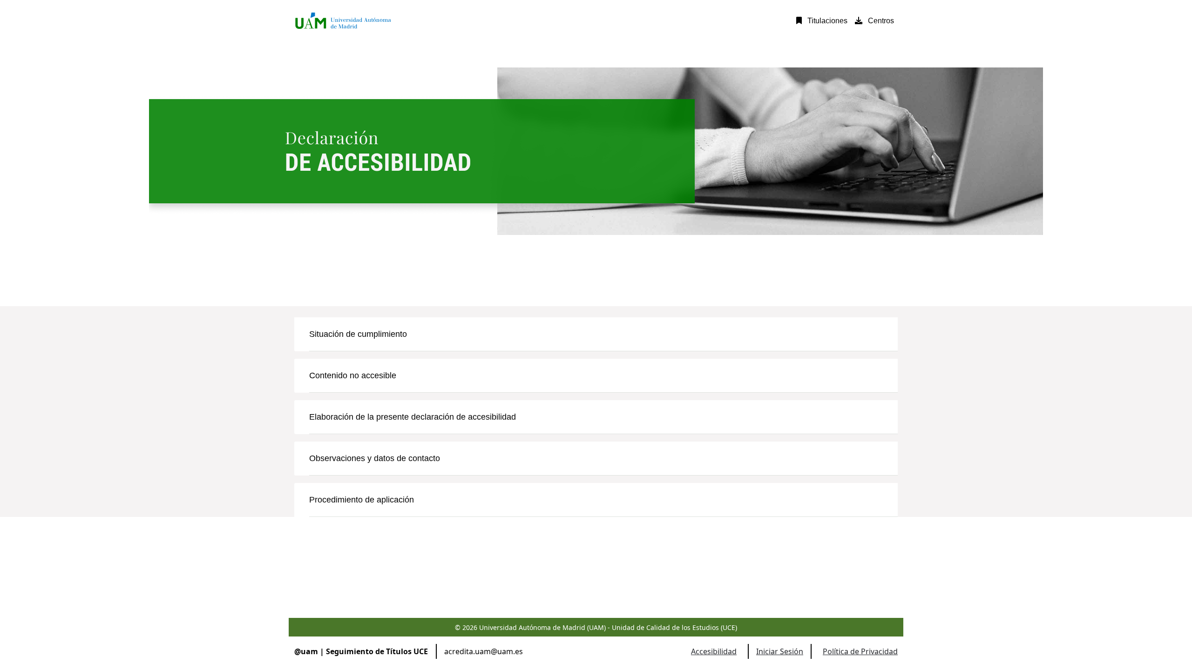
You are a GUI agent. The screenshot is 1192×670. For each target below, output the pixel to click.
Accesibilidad (714, 651)
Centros (880, 21)
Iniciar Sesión (779, 651)
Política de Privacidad (860, 651)
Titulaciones (826, 21)
